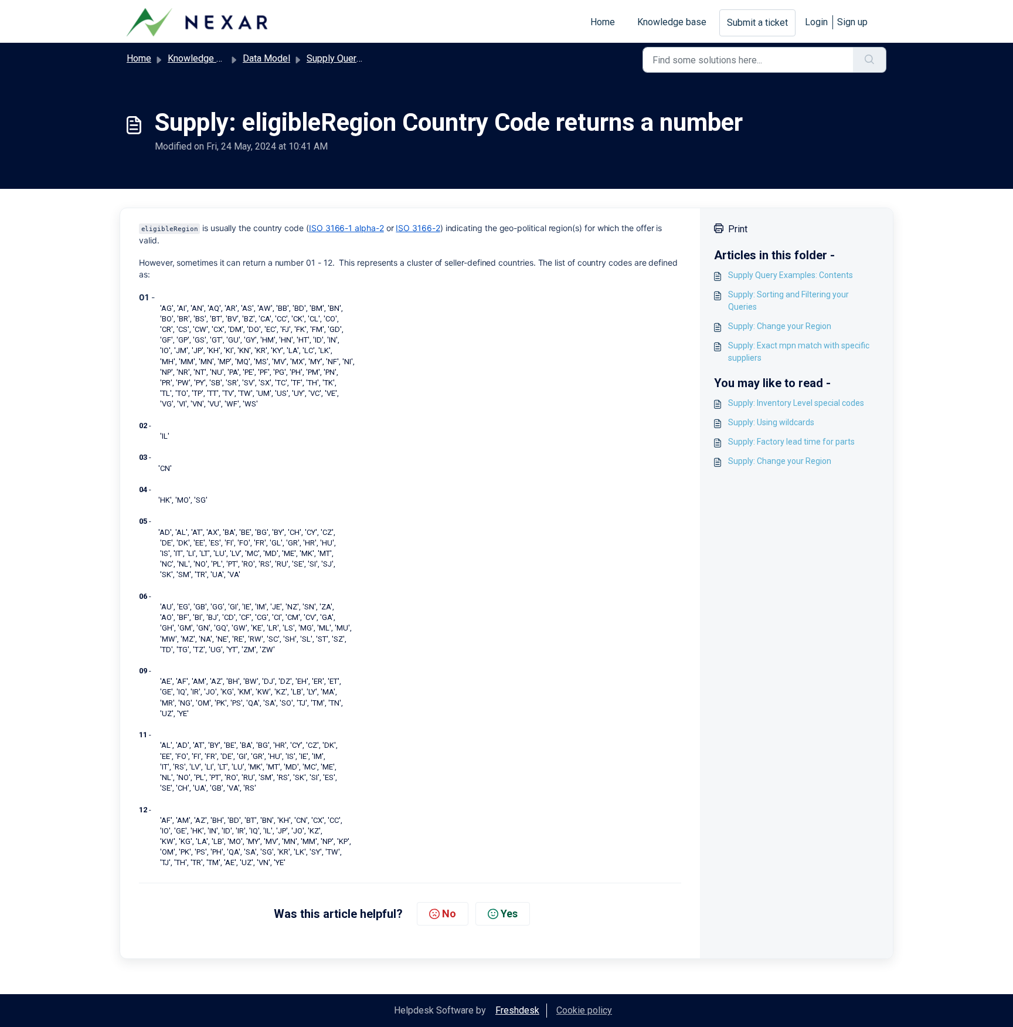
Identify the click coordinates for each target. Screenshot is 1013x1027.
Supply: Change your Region (779, 326)
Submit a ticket (757, 22)
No (449, 913)
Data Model (266, 58)
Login (816, 22)
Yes (509, 913)
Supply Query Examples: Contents (790, 275)
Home (602, 22)
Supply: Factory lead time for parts (791, 441)
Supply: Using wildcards (771, 422)
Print (737, 229)
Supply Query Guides (349, 58)
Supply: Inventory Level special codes (796, 403)
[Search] (869, 60)
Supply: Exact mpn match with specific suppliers (798, 351)
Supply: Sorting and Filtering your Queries (788, 300)
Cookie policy (584, 1010)
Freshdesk (517, 1010)
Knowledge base (671, 22)
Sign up (852, 22)
